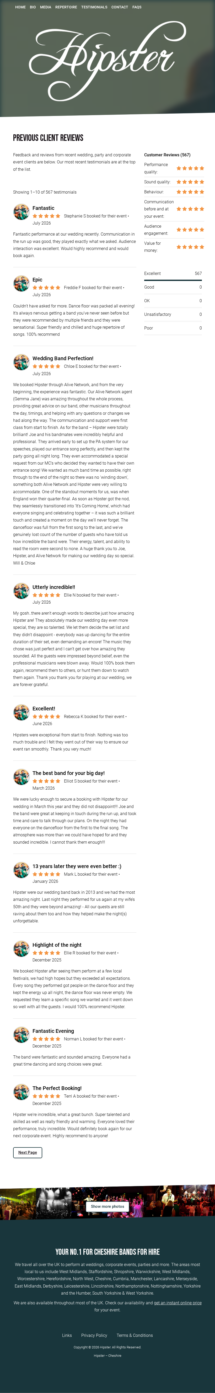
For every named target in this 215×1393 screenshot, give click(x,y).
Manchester (141, 1278)
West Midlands (73, 1271)
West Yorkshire (139, 1293)
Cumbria (121, 1278)
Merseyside (186, 1278)
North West (83, 1278)
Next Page (27, 1152)
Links (67, 1335)
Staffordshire (100, 1271)
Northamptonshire (132, 1286)
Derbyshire (52, 1286)
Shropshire (124, 1271)
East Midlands (28, 1286)
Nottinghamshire (166, 1286)
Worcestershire (31, 1278)
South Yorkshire (106, 1293)
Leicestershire (76, 1286)
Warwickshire (148, 1271)
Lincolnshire (102, 1286)
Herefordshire (58, 1278)
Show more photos (107, 1206)
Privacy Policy (94, 1335)
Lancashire (164, 1278)
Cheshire (103, 1278)
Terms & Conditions (135, 1335)
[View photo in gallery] (18, 1202)
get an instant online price (178, 1302)
